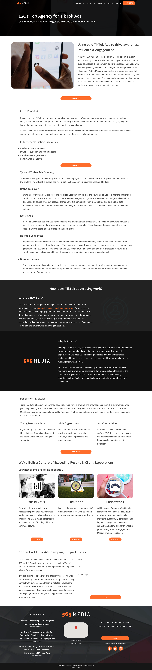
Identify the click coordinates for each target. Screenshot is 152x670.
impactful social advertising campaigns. (56, 308)
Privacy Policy (76, 667)
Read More (37, 539)
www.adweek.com (37, 655)
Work (100, 4)
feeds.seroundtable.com (37, 626)
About (89, 4)
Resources (113, 4)
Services (77, 4)
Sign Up (115, 638)
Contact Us (76, 98)
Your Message (83, 575)
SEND (105, 597)
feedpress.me (37, 641)
